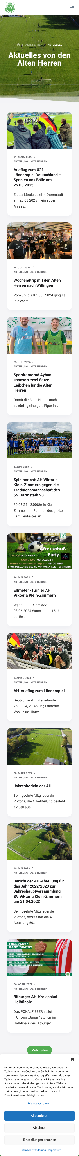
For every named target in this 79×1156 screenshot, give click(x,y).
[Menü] (72, 8)
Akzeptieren (39, 1116)
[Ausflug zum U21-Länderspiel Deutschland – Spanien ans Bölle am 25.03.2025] (39, 130)
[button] (72, 1059)
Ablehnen (39, 1128)
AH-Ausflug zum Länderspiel (39, 690)
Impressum (54, 1150)
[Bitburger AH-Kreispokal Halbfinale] (39, 957)
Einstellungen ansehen (39, 1140)
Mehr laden (39, 1050)
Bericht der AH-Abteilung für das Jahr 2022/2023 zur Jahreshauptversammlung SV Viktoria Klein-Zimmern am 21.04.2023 (39, 891)
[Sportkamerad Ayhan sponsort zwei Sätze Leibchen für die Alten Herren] (39, 335)
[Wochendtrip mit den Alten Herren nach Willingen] (39, 240)
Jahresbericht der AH (33, 786)
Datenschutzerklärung (33, 1150)
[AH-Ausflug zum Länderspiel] (39, 651)
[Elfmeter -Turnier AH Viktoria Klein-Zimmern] (39, 551)
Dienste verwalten (38, 1103)
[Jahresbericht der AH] (39, 746)
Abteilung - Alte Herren (30, 161)
